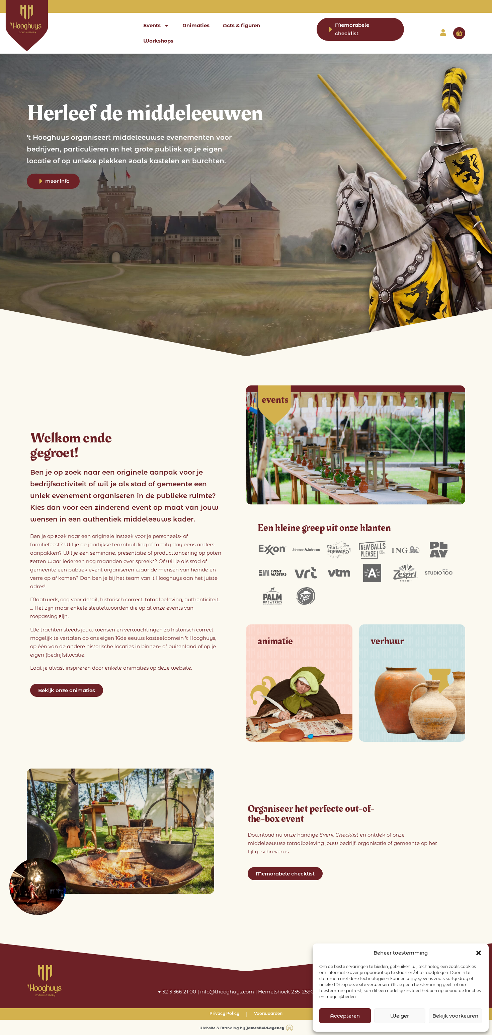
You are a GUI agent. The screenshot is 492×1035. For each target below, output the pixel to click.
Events (152, 25)
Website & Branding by (241, 1028)
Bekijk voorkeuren (455, 1016)
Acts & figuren (241, 25)
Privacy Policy (224, 1013)
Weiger (399, 1016)
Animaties (196, 25)
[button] (478, 953)
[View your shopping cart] (459, 33)
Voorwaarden (268, 1013)
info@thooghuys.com (227, 991)
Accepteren (345, 1016)
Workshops (158, 41)
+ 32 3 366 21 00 (177, 991)
